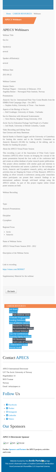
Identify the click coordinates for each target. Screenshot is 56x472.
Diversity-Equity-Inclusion (20, 336)
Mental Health (15, 347)
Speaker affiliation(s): (11, 58)
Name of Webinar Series (12, 241)
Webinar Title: (8, 35)
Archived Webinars (21, 331)
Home (8, 14)
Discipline (6, 216)
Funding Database (17, 320)
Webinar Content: (9, 81)
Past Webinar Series (21, 314)
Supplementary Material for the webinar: (18, 276)
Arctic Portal (35, 461)
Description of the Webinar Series (16, 253)
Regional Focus (9, 227)
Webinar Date (8, 70)
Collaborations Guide (18, 344)
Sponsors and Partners (17, 449)
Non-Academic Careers (19, 323)
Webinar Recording (10, 192)
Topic (5, 204)
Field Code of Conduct (22, 342)
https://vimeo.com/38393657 (14, 269)
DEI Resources (19, 339)
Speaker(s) (7, 47)
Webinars (13, 312)
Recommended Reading (23, 328)
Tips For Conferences (18, 333)
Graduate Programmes (19, 317)
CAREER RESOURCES (22, 14)
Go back (11, 291)
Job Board (13, 309)
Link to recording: (10, 265)
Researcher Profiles (21, 325)
